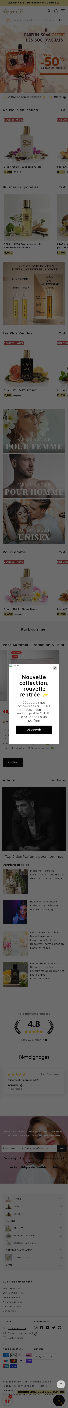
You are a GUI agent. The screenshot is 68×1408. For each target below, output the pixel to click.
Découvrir (34, 730)
